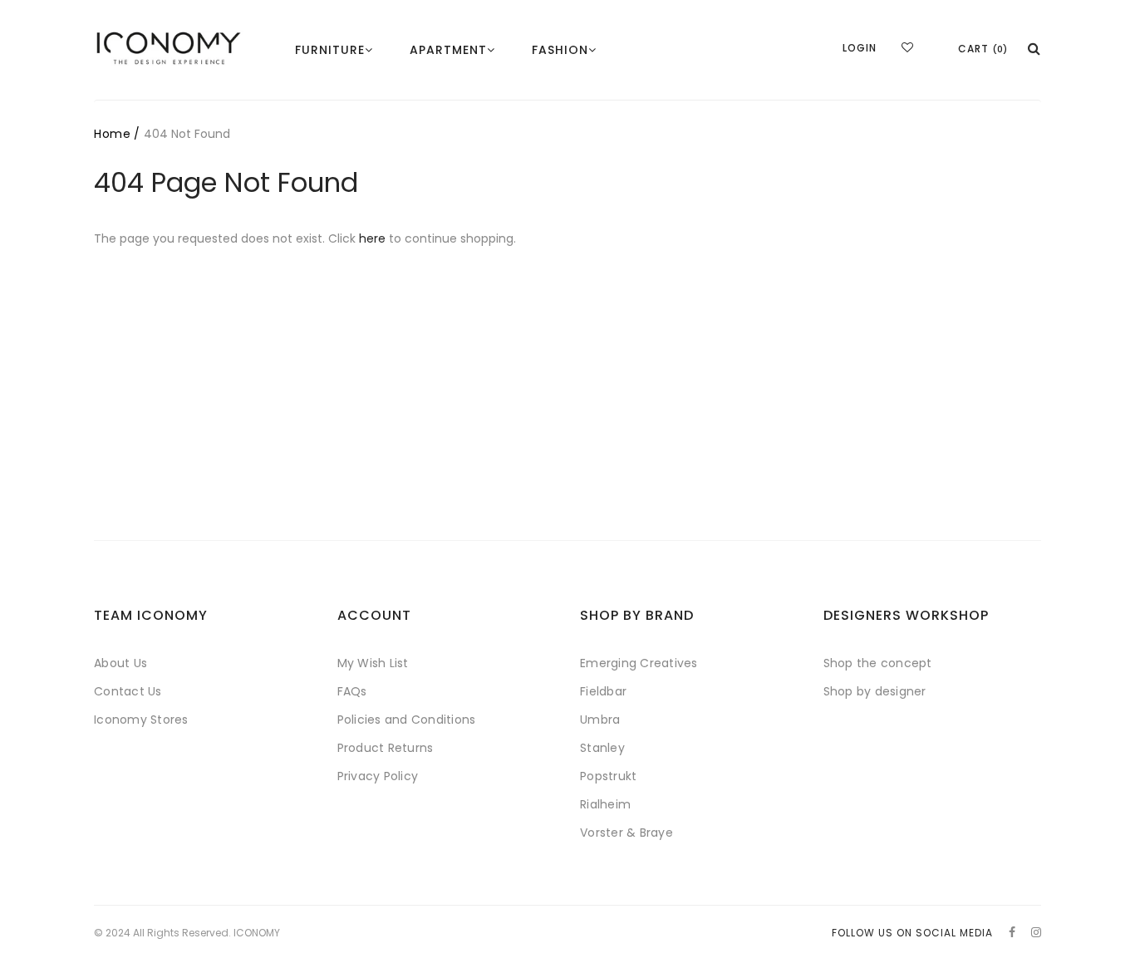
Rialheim (605, 804)
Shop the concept (877, 663)
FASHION (560, 50)
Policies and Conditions (406, 719)
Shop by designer (874, 691)
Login (860, 48)
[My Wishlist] (907, 47)
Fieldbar (603, 691)
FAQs (352, 691)
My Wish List (373, 663)
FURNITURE (330, 50)
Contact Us (128, 691)
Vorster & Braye (626, 832)
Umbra (600, 719)
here (372, 238)
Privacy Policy (378, 776)
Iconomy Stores (141, 719)
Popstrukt (608, 776)
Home (112, 133)
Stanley (602, 747)
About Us (120, 663)
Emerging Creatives (639, 663)
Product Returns (385, 747)
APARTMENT (448, 50)
